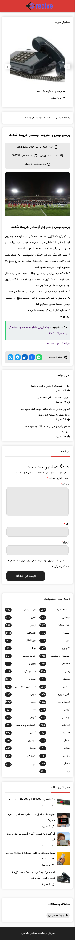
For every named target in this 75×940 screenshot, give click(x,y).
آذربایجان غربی (21, 610)
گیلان (21, 733)
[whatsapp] (39, 357)
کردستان (55, 717)
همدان (55, 764)
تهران (21, 648)
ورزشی (43, 156)
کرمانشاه (55, 725)
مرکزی (56, 748)
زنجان (55, 671)
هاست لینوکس (37, 933)
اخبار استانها (55, 625)
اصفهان (55, 633)
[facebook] (32, 357)
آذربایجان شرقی (55, 610)
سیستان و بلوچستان (21, 687)
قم (21, 710)
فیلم (20, 702)
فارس (21, 694)
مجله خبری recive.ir (58, 343)
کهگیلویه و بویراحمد (21, 725)
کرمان (20, 717)
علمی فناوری (55, 694)
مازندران (21, 740)
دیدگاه (65, 484)
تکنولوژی (55, 648)
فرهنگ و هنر (55, 702)
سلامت (56, 679)
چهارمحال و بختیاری (55, 656)
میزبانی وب (56, 756)
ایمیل (65, 542)
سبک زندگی (21, 671)
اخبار (20, 617)
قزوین (55, 710)
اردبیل (21, 625)
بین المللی (20, 641)
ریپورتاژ (22, 664)
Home (67, 118)
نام (66, 524)
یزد (55, 771)
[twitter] (10, 357)
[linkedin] (25, 357)
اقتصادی (20, 633)
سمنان (20, 679)
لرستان (55, 740)
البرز (55, 641)
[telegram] (18, 357)
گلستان (56, 733)
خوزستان (55, 664)
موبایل (21, 748)
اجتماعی (55, 617)
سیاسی (54, 687)
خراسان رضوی (21, 656)
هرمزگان (21, 756)
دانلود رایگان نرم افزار (58, 915)
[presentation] (67, 66)
